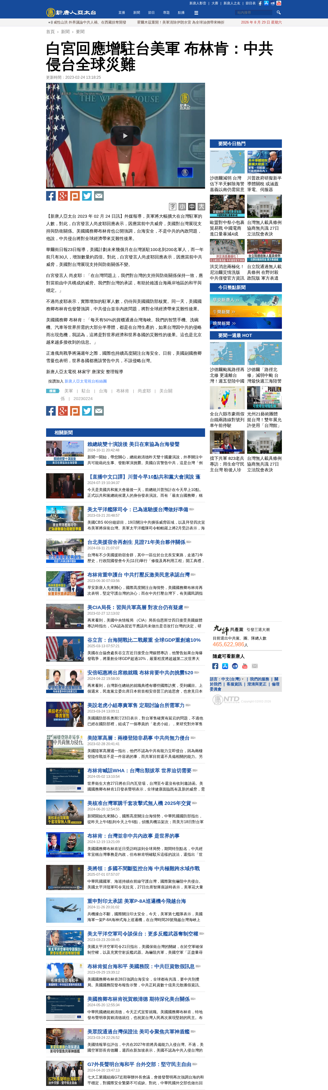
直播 (121, 12)
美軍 (68, 391)
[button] (125, 136)
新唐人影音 (197, 3)
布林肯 (122, 391)
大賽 (215, 3)
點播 (181, 12)
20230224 (83, 398)
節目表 (251, 3)
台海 (103, 391)
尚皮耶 (144, 391)
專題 (166, 12)
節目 (151, 12)
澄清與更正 (257, 684)
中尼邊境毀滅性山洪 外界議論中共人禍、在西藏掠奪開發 (57, 22)
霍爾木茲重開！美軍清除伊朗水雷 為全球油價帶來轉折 (157, 22)
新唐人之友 (232, 3)
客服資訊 (234, 684)
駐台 (86, 391)
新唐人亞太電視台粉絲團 (86, 381)
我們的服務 (259, 679)
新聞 (136, 12)
